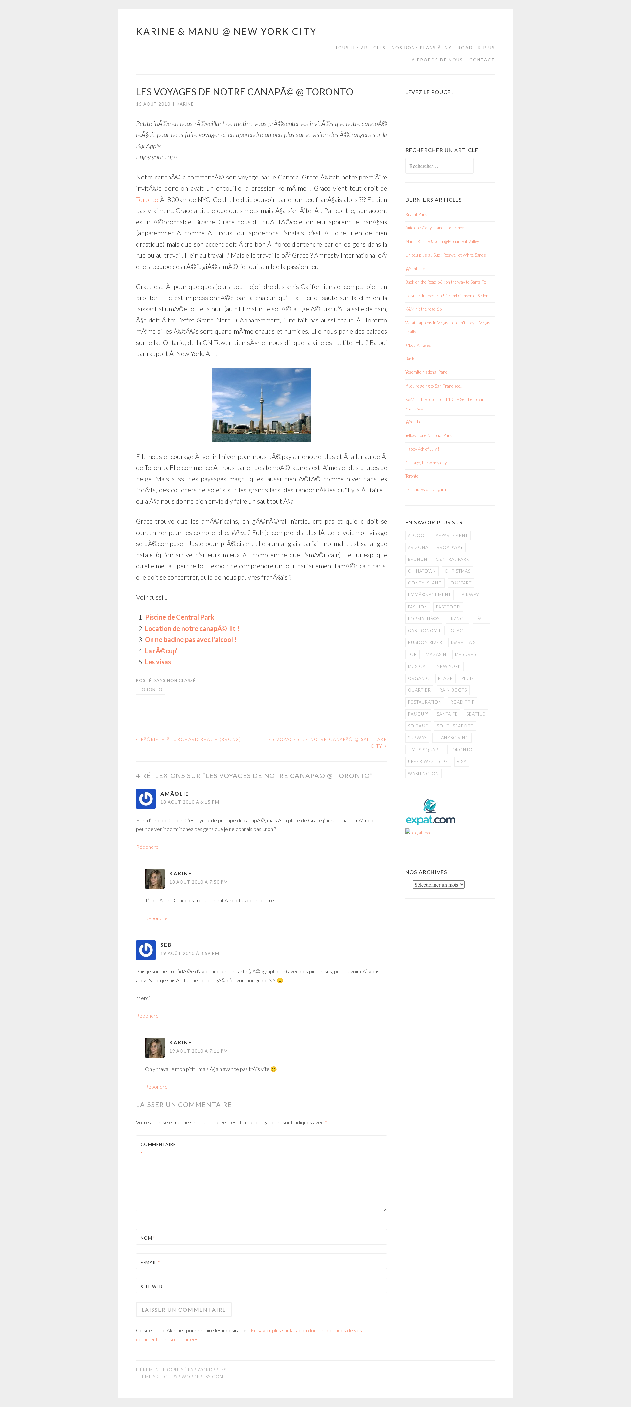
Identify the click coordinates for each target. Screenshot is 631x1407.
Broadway (450, 547)
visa (462, 761)
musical (418, 666)
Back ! (411, 358)
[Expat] (430, 823)
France (457, 618)
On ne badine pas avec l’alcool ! (191, 639)
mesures (465, 654)
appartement (452, 535)
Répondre (147, 847)
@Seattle (413, 421)
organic (419, 678)
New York (449, 666)
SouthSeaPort (455, 725)
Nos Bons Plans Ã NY (422, 47)
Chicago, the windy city (426, 462)
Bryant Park (416, 214)
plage (445, 678)
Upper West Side (428, 761)
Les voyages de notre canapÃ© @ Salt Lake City (326, 743)
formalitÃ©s (424, 618)
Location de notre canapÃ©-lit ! (192, 628)
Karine (185, 104)
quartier (419, 690)
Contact (482, 59)
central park (452, 559)
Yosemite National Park (426, 372)
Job (412, 654)
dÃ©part (461, 582)
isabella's (463, 642)
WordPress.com (202, 1376)
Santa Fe (447, 714)
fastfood (448, 606)
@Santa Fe (415, 268)
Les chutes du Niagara (425, 489)
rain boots (453, 690)
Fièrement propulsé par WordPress (181, 1369)
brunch (417, 559)
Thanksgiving (452, 737)
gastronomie (425, 630)
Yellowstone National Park (428, 435)
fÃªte (481, 618)
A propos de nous (437, 59)
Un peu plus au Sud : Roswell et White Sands (445, 255)
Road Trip (462, 701)
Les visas (158, 662)
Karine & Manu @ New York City (226, 31)
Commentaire (156, 1149)
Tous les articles (360, 47)
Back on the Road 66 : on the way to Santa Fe (445, 282)
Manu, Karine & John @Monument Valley (442, 241)
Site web (151, 1286)
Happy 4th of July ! (422, 449)
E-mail (150, 1262)
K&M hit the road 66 (423, 309)
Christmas (458, 571)
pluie (467, 678)
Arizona (418, 547)
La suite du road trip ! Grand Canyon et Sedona (448, 295)
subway (417, 737)
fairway (469, 594)
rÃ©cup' (418, 714)
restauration (425, 701)
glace (458, 630)
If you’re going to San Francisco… (434, 386)
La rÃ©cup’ (161, 651)
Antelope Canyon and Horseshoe (434, 227)
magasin (436, 654)
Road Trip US (476, 47)
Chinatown (422, 571)
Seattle (475, 714)
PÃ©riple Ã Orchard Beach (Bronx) (188, 739)
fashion (418, 606)
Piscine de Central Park (179, 617)
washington (423, 773)
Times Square (424, 749)
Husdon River (425, 642)
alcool (417, 535)
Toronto (147, 199)
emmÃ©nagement (429, 594)
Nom (148, 1238)
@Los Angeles (418, 345)
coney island (425, 582)
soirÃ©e (418, 725)
